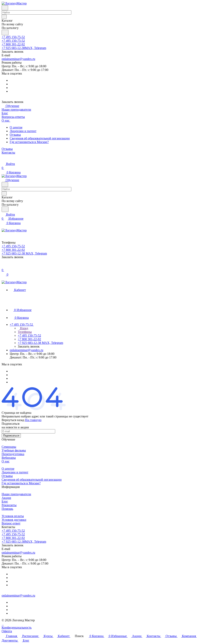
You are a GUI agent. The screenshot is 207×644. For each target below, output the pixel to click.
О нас (6, 461)
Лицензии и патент (23, 131)
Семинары (9, 446)
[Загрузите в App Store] (3, 624)
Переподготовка (13, 454)
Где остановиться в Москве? (29, 142)
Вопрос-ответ (11, 523)
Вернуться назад (13, 420)
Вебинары (9, 457)
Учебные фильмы (14, 450)
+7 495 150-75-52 (13, 37)
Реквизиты (9, 505)
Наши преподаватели (16, 494)
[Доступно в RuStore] (2, 624)
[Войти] (3, 266)
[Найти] (5, 32)
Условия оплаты (13, 516)
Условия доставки (14, 519)
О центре (16, 127)
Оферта (7, 631)
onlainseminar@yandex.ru (18, 59)
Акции (6, 498)
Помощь (7, 508)
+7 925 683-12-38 (24, 48)
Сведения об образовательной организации (40, 138)
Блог (5, 501)
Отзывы (15, 134)
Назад (23, 328)
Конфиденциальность (17, 627)
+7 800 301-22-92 (13, 44)
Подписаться (11, 435)
